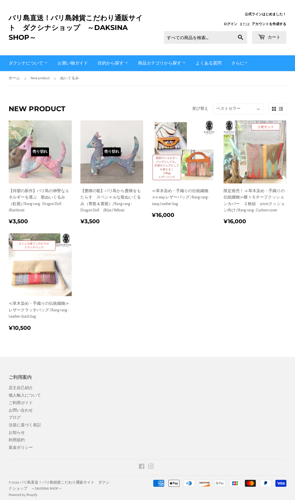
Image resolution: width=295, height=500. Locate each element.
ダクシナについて (26, 63)
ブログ (15, 418)
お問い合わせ (21, 410)
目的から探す (111, 63)
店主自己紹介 (21, 388)
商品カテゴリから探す (160, 63)
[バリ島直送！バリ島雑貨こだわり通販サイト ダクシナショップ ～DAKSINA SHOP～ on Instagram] (151, 467)
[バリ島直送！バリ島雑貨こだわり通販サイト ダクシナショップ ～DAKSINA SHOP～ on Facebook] (142, 467)
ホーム (14, 78)
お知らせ (17, 433)
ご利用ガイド (21, 403)
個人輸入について (25, 395)
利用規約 (17, 440)
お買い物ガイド (73, 63)
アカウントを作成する (269, 24)
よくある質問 (209, 63)
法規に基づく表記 (25, 425)
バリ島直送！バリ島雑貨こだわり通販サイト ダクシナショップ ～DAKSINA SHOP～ (76, 27)
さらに (237, 63)
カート (273, 37)
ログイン (230, 24)
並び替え (200, 109)
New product (40, 78)
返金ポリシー (21, 448)
